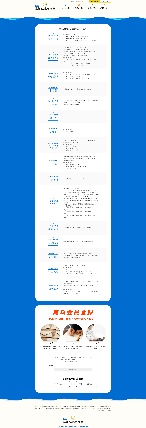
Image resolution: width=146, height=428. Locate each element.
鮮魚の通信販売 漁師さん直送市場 (73, 408)
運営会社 (73, 1)
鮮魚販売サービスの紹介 (62, 406)
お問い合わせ (78, 1)
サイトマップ (84, 1)
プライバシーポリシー (96, 408)
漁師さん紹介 (73, 406)
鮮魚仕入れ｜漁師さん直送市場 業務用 (44, 406)
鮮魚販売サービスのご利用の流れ (101, 406)
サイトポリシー (86, 408)
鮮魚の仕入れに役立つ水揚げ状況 (85, 406)
